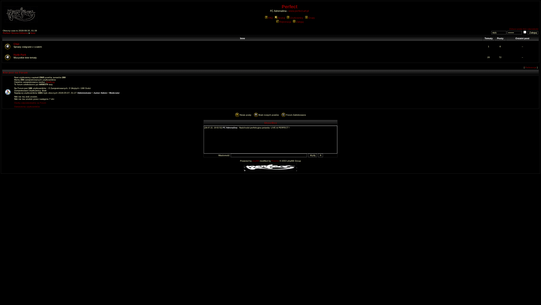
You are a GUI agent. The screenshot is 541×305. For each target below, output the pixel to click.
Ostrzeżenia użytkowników (27, 106)
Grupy (311, 18)
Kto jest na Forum (15, 72)
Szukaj (281, 18)
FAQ (270, 18)
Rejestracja (285, 22)
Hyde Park (20, 54)
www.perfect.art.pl (299, 11)
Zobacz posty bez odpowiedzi (523, 29)
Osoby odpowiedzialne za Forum (30, 103)
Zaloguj (299, 22)
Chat (16, 44)
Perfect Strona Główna (15, 33)
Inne (32, 33)
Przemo (275, 161)
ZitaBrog (50, 82)
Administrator (84, 93)
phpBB (255, 161)
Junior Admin (100, 93)
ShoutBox (270, 123)
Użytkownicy (296, 18)
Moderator (114, 93)
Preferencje (530, 67)
